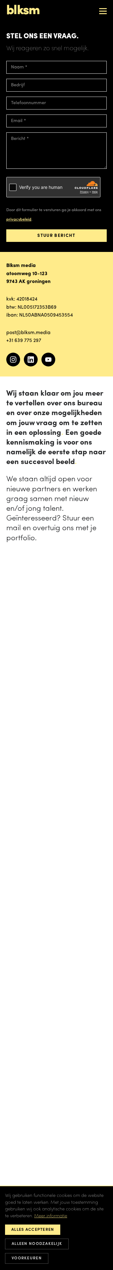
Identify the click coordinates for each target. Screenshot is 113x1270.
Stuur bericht (56, 236)
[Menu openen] (103, 11)
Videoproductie (28, 118)
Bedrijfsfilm (23, 82)
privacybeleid (18, 219)
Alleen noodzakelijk (37, 1244)
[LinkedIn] (31, 359)
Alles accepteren (32, 1230)
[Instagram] (13, 359)
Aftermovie (23, 106)
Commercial (24, 94)
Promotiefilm (25, 70)
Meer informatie (50, 1216)
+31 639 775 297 (23, 340)
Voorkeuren (27, 1258)
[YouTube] (48, 359)
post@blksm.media (28, 332)
